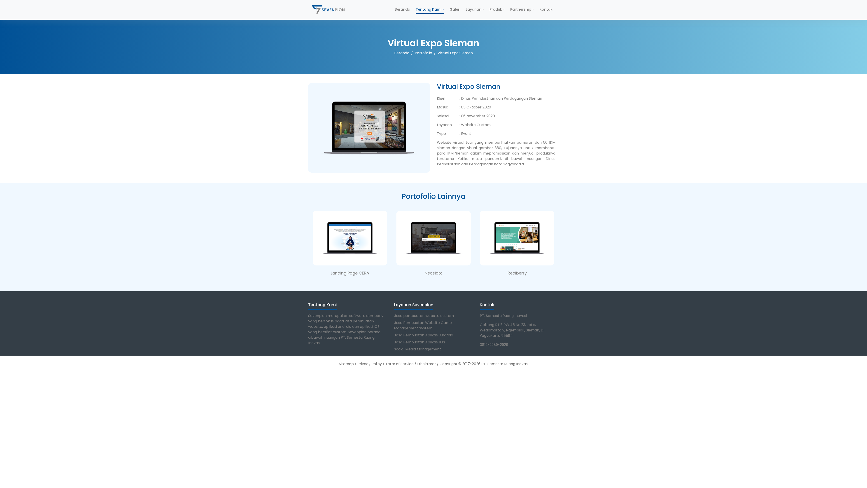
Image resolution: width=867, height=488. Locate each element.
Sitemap (346, 363)
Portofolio (423, 53)
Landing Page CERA (350, 273)
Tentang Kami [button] (428, 9)
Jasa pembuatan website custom (424, 315)
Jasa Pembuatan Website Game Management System (423, 325)
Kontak (545, 9)
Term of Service (399, 363)
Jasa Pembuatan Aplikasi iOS (419, 342)
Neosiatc (434, 273)
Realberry (517, 273)
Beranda (402, 9)
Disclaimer (426, 363)
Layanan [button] (473, 9)
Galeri (455, 9)
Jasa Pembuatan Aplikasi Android (423, 335)
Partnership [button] (520, 9)
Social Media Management (417, 349)
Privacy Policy (369, 363)
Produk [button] (495, 9)
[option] (350, 241)
